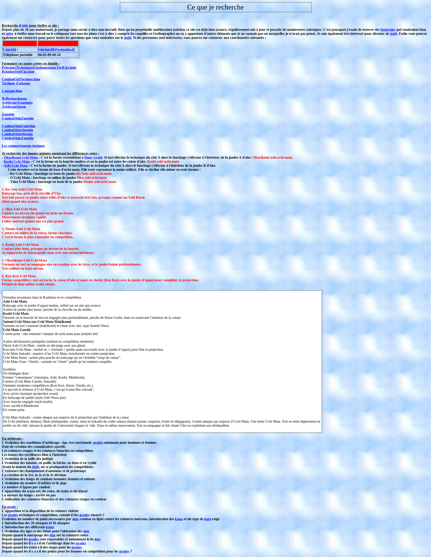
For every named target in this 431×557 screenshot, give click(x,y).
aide (25, 25)
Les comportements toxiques (23, 146)
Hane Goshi (93, 157)
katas (179, 519)
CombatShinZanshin (18, 118)
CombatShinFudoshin (18, 126)
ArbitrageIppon (14, 107)
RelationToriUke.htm (18, 71)
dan (75, 519)
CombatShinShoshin (17, 130)
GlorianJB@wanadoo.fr (56, 49)
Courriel (9, 49)
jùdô (393, 34)
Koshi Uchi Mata (17, 161)
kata (207, 519)
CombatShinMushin (17, 134)
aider (9, 34)
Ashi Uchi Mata (16, 165)
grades (98, 442)
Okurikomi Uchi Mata (21, 157)
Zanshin (8, 114)
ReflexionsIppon (14, 98)
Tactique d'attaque (16, 83)
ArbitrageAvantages (17, 102)
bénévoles (388, 29)
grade (11, 507)
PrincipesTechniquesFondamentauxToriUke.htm (39, 67)
